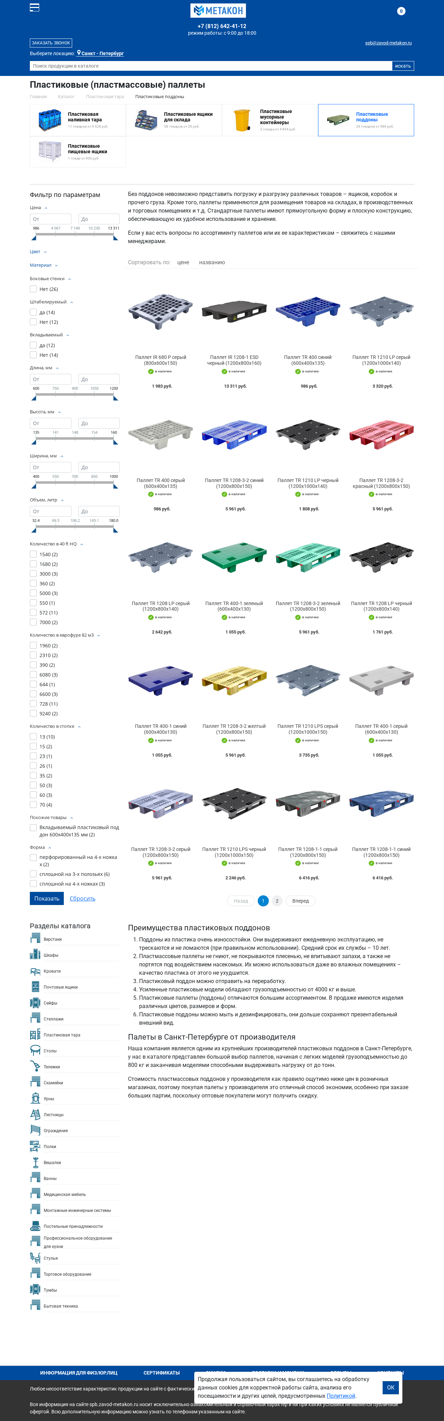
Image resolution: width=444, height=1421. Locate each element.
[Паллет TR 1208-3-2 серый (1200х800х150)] (160, 803)
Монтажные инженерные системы (77, 1210)
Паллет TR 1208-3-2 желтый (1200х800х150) (234, 729)
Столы (50, 1051)
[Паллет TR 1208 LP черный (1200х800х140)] (381, 557)
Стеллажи (53, 1019)
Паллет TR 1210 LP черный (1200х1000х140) (308, 483)
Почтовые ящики (61, 987)
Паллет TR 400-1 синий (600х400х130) (161, 729)
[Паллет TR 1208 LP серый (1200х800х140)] (160, 557)
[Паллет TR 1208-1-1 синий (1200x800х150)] (381, 803)
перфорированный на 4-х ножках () (78, 861)
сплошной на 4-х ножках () (72, 883)
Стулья (51, 1258)
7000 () (49, 622)
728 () (49, 703)
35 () (46, 775)
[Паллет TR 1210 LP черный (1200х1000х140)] (308, 434)
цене (183, 262)
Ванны (50, 1178)
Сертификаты (162, 1373)
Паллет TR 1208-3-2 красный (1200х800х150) (381, 483)
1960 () (49, 645)
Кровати (52, 971)
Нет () (49, 289)
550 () (47, 603)
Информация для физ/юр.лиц (79, 1373)
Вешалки (52, 1162)
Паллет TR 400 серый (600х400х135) (161, 483)
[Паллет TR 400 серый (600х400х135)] (160, 434)
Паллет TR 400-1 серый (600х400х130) (381, 729)
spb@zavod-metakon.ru (388, 42)
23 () (46, 756)
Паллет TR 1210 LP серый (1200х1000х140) (381, 360)
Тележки (52, 1067)
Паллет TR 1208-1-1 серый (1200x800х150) (308, 852)
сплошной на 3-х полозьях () (75, 874)
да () (47, 312)
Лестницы (53, 1114)
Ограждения (56, 1130)
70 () (46, 804)
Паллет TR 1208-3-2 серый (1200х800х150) (160, 852)
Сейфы (50, 1003)
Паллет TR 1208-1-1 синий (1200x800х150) (381, 852)
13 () (47, 736)
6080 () (49, 674)
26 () (46, 766)
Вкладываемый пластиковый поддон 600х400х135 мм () (79, 831)
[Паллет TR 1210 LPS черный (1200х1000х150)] (234, 803)
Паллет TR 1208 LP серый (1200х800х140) (161, 606)
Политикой (341, 1396)
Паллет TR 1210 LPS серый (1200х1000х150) (308, 729)
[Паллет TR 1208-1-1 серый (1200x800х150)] (308, 803)
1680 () (49, 564)
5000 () (49, 593)
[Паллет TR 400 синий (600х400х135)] (308, 311)
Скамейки (53, 1082)
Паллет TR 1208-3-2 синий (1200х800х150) (234, 483)
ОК (390, 1387)
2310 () (49, 655)
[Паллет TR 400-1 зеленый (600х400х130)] (234, 557)
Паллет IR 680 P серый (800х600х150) (160, 360)
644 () (47, 684)
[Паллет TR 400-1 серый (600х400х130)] (381, 680)
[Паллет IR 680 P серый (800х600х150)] (160, 311)
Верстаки (53, 939)
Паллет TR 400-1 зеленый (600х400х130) (234, 606)
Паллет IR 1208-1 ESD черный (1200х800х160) (234, 360)
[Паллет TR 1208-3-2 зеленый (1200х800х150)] (308, 557)
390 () (47, 665)
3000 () (49, 573)
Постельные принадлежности (73, 1226)
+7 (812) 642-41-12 (222, 26)
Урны (49, 1098)
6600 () (49, 694)
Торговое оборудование (67, 1274)
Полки (50, 1146)
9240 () (49, 713)
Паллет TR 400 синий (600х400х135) (308, 360)
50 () (46, 785)
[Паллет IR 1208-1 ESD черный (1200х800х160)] (234, 311)
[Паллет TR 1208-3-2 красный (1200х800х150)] (381, 434)
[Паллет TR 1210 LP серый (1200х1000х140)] (381, 311)
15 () (46, 746)
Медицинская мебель (65, 1194)
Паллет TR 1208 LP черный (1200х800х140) (381, 606)
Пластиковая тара (62, 1035)
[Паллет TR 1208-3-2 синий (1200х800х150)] (234, 434)
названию (212, 262)
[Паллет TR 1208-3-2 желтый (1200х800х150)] (234, 680)
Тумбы (50, 1290)
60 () (46, 795)
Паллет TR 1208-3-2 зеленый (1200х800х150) (308, 606)
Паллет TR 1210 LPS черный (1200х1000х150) (234, 852)
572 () (49, 612)
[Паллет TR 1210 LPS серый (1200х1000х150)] (308, 680)
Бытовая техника (61, 1306)
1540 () (49, 554)
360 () (47, 583)
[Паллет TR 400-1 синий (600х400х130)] (160, 680)
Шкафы (51, 955)
